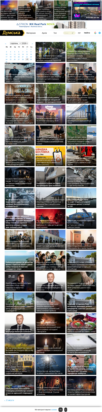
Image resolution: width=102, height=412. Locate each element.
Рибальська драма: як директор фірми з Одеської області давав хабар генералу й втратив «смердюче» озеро (19, 265)
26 (14, 59)
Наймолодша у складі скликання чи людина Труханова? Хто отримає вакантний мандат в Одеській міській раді (81, 265)
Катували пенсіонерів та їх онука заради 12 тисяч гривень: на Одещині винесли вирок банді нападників (18, 182)
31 (6, 62)
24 (6, 59)
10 (6, 54)
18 (10, 57)
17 (6, 57)
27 (19, 59)
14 (23, 54)
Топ (55, 33)
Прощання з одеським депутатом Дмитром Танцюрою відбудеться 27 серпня (50, 287)
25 (10, 59)
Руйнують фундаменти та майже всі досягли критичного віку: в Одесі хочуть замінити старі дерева (80, 161)
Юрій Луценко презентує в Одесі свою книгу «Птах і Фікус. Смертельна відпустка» (18, 286)
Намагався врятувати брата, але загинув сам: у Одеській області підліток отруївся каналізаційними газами (50, 140)
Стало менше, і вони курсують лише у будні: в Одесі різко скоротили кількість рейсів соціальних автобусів (17, 370)
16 (31, 54)
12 (14, 54)
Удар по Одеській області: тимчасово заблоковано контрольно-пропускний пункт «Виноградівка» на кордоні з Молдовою (49, 327)
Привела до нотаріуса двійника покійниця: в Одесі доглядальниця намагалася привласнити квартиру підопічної (81, 77)
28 (23, 59)
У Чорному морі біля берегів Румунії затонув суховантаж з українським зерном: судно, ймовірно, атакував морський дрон (19, 119)
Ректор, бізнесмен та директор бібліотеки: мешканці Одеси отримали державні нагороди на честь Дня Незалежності (79, 349)
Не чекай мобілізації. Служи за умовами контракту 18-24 (47, 120)
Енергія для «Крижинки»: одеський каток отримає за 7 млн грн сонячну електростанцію (80, 223)
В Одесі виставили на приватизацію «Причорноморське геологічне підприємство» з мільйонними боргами (50, 203)
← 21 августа (9, 400)
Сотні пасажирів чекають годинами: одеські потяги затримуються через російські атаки (79, 119)
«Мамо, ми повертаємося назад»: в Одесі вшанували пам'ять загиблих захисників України (50, 58)
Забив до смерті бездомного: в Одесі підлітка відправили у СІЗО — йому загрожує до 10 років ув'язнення (50, 390)
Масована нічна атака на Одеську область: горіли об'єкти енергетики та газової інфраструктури (81, 392)
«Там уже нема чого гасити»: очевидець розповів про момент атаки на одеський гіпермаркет (19, 390)
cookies (54, 410)
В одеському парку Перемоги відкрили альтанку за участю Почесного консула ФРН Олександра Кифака (78, 55)
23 (31, 57)
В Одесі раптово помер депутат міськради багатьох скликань (19, 330)
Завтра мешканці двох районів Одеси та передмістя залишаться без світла (49, 350)
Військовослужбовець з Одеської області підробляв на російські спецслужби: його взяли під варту (80, 246)
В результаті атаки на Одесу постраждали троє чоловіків (48, 184)
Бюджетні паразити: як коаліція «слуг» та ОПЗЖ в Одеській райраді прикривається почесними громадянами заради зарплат (19, 98)
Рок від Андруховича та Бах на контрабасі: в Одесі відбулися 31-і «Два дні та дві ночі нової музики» (49, 223)
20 (19, 57)
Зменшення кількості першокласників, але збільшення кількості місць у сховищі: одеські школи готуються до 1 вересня (50, 265)
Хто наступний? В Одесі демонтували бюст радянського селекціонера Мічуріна (18, 162)
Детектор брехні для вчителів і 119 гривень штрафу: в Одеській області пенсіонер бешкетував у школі (19, 244)
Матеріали (31, 33)
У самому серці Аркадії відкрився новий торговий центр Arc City (50, 246)
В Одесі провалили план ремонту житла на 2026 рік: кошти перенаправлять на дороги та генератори (43, 14)
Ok (60, 410)
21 (23, 57)
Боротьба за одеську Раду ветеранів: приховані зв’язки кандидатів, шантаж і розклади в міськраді (81, 307)
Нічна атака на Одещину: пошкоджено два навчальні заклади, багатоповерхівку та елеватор (17, 203)
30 (31, 59)
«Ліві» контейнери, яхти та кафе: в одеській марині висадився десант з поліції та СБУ (78, 203)
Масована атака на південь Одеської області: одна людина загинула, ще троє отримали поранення (8, 15)
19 (14, 57)
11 (10, 54)
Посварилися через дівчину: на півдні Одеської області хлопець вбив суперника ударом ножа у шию (81, 286)
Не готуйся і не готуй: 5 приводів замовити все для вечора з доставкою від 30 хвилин (49, 161)
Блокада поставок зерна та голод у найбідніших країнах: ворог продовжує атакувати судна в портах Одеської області (62, 13)
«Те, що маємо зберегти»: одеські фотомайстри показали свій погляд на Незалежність (19, 350)
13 (19, 54)
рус (79, 33)
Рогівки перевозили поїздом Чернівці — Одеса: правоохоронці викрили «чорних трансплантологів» (19, 77)
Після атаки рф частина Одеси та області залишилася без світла (49, 372)
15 (27, 54)
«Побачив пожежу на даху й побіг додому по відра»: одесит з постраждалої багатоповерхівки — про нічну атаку (80, 182)
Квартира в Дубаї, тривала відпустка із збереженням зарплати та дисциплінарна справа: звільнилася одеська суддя (81, 98)
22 (27, 57)
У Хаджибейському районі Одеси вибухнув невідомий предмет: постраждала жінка (49, 99)
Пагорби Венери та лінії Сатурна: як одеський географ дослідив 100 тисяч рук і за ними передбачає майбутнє (81, 370)
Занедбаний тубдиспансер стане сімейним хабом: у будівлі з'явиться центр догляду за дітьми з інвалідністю (20, 307)
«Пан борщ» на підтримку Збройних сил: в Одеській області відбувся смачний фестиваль (81, 329)
